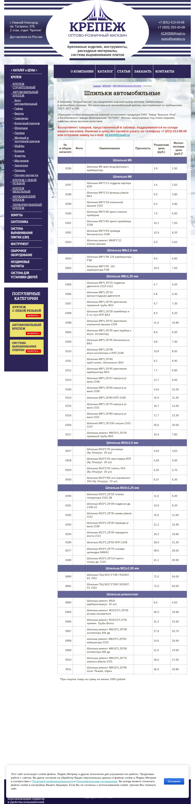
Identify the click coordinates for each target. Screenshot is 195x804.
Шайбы (19, 146)
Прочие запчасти (26, 175)
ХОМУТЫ (16, 215)
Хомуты (20, 155)
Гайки (18, 108)
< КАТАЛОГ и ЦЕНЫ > (24, 70)
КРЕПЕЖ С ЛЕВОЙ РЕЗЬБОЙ (25, 181)
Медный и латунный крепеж (27, 139)
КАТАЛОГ (105, 71)
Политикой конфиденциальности (52, 781)
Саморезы (21, 118)
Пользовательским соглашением (96, 781)
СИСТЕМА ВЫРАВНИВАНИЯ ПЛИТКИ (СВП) (22, 232)
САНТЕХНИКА (19, 222)
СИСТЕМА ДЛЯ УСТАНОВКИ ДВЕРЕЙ (24, 275)
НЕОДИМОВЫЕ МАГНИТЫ (20, 264)
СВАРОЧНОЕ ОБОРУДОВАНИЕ (21, 253)
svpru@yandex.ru (173, 38)
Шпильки (21, 128)
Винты (19, 113)
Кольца (19, 151)
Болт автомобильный (25, 102)
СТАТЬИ (123, 71)
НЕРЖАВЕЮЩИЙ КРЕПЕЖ (24, 198)
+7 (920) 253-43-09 (171, 27)
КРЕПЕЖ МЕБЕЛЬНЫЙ (21, 190)
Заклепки (21, 165)
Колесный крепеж (27, 123)
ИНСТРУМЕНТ (20, 244)
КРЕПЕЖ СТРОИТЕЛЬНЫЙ (24, 85)
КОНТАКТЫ (164, 71)
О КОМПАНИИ (82, 71)
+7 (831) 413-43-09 (171, 22)
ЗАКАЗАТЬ (142, 71)
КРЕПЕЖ (16, 77)
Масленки (21, 160)
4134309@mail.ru (173, 33)
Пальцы (19, 170)
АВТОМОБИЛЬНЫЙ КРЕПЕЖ (25, 93)
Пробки (19, 133)
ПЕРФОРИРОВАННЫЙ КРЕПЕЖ (27, 206)
